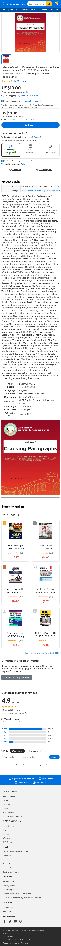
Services (24, 9)
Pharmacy (7, 855)
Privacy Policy (9, 885)
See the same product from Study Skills (42, 653)
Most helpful (9, 757)
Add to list (16, 169)
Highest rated (35, 750)
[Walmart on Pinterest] (20, 921)
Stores (5, 830)
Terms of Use (8, 881)
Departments (11, 9)
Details (23, 164)
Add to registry (45, 169)
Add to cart (30, 125)
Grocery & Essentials (49, 9)
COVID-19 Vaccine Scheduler (15, 851)
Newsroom (7, 804)
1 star (5, 742)
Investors (7, 808)
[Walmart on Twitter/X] (10, 921)
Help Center (47, 778)
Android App (8, 911)
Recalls (6, 859)
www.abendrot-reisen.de (31, 101)
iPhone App (8, 907)
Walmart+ (7, 838)
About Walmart (9, 796)
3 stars (4, 735)
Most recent (17, 750)
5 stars (4, 729)
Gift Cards (7, 842)
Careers (6, 800)
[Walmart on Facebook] (4, 921)
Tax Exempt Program (11, 872)
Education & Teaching (36, 190)
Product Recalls (9, 867)
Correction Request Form (17, 677)
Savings (34, 9)
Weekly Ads (41, 782)
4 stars (4, 732)
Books (23, 190)
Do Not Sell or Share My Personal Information (22, 897)
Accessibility (8, 863)
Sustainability (8, 812)
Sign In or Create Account (23, 778)
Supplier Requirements (12, 816)
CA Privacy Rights (10, 889)
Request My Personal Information (17, 893)
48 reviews (21, 81)
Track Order (23, 782)
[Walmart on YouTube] (15, 921)
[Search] (49, 3)
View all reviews (11, 719)
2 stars (4, 738)
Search (54, 757)
